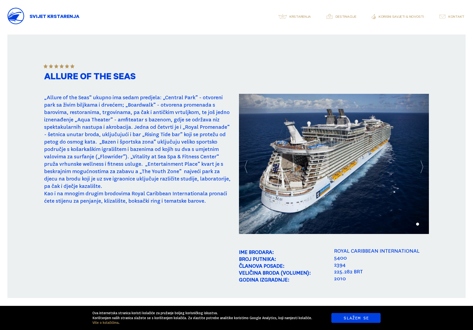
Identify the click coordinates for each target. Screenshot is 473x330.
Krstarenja (300, 17)
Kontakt (456, 17)
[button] (253, 164)
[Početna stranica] (16, 12)
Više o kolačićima (105, 322)
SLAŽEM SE (356, 318)
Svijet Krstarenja (54, 17)
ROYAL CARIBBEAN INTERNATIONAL (377, 251)
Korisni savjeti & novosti (401, 17)
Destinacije (346, 17)
